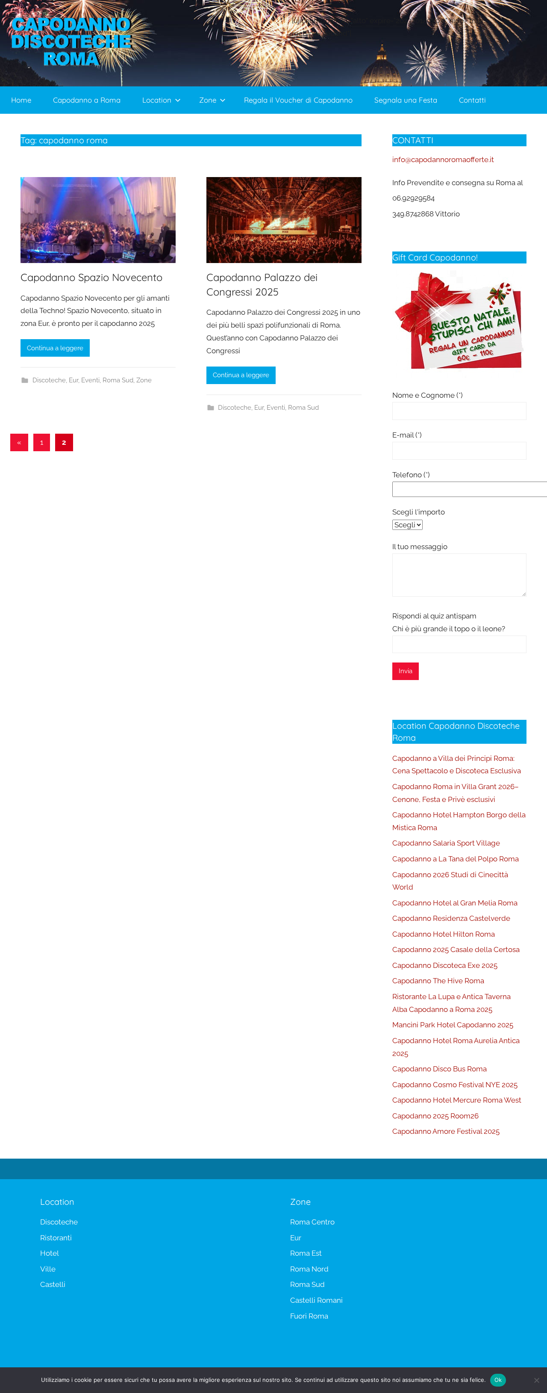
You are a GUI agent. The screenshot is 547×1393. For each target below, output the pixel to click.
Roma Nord (309, 1269)
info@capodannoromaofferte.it (443, 159)
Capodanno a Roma (87, 99)
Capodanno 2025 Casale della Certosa (456, 949)
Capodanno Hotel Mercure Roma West (456, 1100)
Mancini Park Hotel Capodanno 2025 (452, 1024)
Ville (48, 1269)
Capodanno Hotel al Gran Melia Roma (455, 903)
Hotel (49, 1253)
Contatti (472, 99)
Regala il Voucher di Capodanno (298, 99)
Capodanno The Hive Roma (438, 980)
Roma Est (306, 1253)
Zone (207, 99)
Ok (498, 1379)
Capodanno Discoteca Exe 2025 (444, 965)
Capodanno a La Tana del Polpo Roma (455, 859)
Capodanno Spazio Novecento (91, 277)
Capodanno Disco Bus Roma (439, 1069)
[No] (536, 1380)
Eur (73, 380)
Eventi (90, 380)
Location (156, 99)
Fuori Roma (309, 1316)
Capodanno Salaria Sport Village (446, 843)
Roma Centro (312, 1222)
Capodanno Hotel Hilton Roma (443, 934)
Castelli (52, 1284)
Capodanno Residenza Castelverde (451, 918)
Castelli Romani (316, 1300)
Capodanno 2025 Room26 (435, 1116)
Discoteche (49, 380)
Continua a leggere (55, 348)
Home (21, 99)
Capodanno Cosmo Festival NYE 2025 (455, 1084)
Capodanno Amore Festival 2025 (446, 1131)
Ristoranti (56, 1237)
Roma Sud (118, 380)
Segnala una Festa (405, 99)
